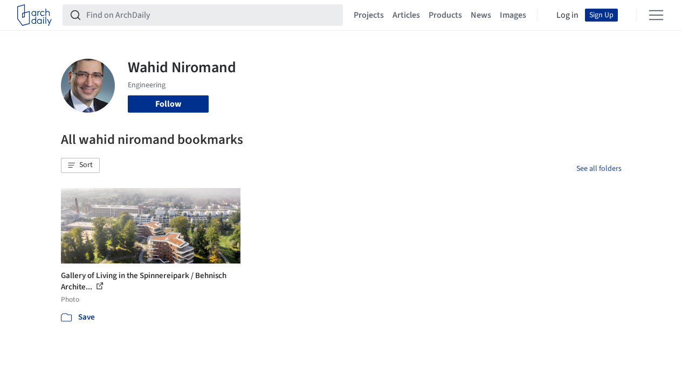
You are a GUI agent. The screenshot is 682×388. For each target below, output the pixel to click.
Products (445, 15)
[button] (80, 165)
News (481, 15)
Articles (406, 15)
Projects (369, 15)
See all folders (599, 168)
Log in (567, 15)
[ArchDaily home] (34, 15)
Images (513, 15)
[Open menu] (656, 15)
